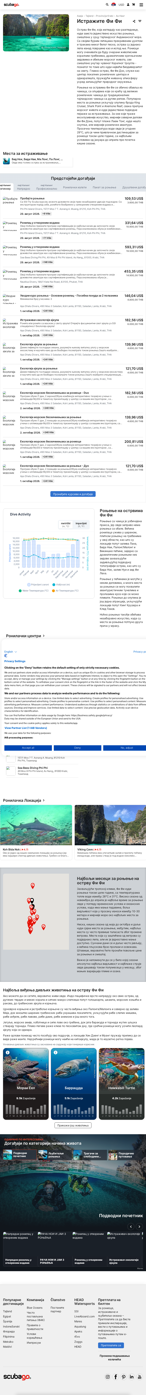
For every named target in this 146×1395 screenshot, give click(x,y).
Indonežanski (11, 1326)
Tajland (90, 15)
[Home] (11, 5)
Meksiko (8, 1341)
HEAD (77, 1346)
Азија (80, 15)
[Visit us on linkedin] (131, 1377)
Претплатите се (111, 1345)
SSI (76, 1311)
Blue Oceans (34, 1307)
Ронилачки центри (23, 636)
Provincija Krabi (104, 15)
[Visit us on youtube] (139, 1377)
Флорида (9, 1331)
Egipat (7, 1316)
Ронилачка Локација (22, 800)
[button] (32, 901)
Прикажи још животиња (73, 1125)
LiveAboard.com (84, 1316)
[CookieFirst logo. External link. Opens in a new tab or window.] (5, 656)
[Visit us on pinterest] (123, 1377)
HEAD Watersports (84, 1301)
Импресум (34, 1342)
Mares (78, 1321)
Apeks (78, 1331)
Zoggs (78, 1341)
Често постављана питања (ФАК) (36, 1316)
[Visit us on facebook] (115, 1377)
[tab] (23, 187)
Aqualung (80, 1326)
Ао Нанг (120, 15)
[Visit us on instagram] (107, 1377)
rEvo (77, 1336)
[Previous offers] (131, 1226)
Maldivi (7, 1346)
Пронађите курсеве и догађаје (73, 494)
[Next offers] (139, 1226)
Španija (7, 1321)
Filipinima (8, 1336)
